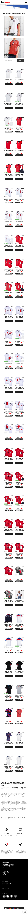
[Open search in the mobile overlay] (14, 60)
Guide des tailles (6, 872)
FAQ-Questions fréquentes (8, 866)
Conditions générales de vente (8, 865)
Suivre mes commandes (7, 883)
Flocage (4, 873)
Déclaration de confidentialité (8, 864)
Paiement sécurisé (6, 867)
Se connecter (5, 884)
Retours (4, 875)
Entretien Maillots (6, 871)
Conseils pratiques (6, 870)
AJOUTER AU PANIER (8, 84)
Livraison (4, 874)
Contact (4, 876)
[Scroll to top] (15, 908)
